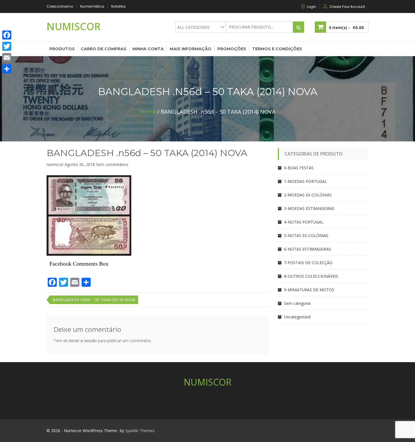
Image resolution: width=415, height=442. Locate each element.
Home (148, 111)
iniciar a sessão (83, 340)
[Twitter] (6, 46)
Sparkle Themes (140, 430)
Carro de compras (103, 48)
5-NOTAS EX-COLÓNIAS (306, 235)
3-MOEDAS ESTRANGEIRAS (309, 208)
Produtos (62, 48)
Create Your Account (347, 6)
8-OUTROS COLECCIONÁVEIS (311, 276)
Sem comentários (112, 164)
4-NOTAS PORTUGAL (304, 222)
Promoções (231, 48)
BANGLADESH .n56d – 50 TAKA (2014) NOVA (147, 152)
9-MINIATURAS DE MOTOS (309, 289)
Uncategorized (297, 317)
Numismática (92, 6)
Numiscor (74, 26)
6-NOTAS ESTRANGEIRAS (307, 249)
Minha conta (148, 48)
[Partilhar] (6, 69)
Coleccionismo (60, 6)
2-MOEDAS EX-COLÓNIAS (308, 195)
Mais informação (190, 48)
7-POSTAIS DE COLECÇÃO (308, 262)
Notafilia (118, 6)
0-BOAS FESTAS (299, 167)
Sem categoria (297, 303)
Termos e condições (277, 48)
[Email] (6, 57)
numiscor (55, 164)
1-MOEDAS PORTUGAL (305, 181)
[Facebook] (6, 35)
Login (311, 6)
